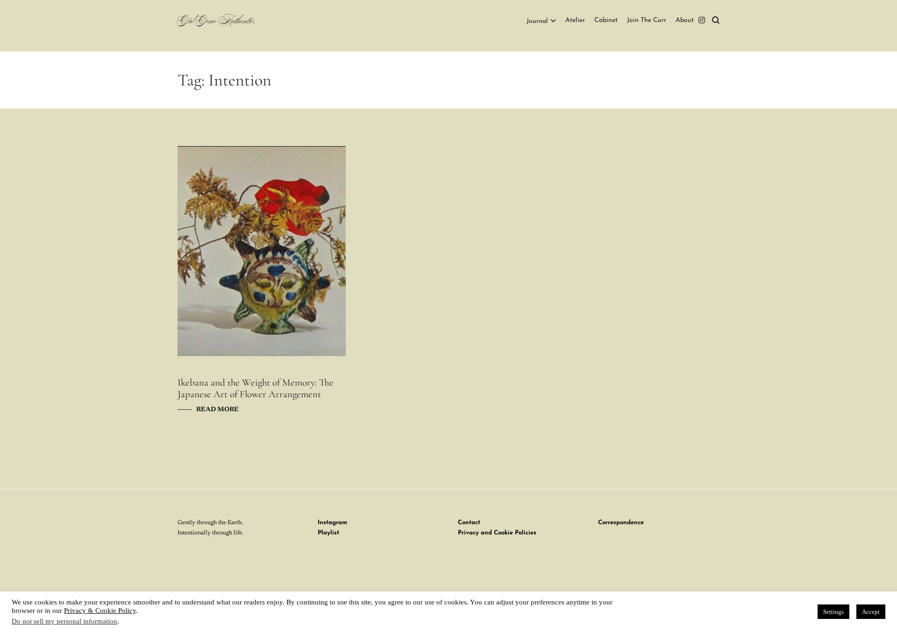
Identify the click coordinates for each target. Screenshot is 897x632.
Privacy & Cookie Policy (100, 610)
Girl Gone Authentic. (217, 21)
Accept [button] (871, 611)
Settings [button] (833, 611)
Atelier (575, 20)
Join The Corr (646, 20)
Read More (217, 410)
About (685, 20)
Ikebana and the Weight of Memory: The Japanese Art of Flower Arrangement (256, 388)
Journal (537, 21)
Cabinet (606, 20)
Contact (469, 523)
